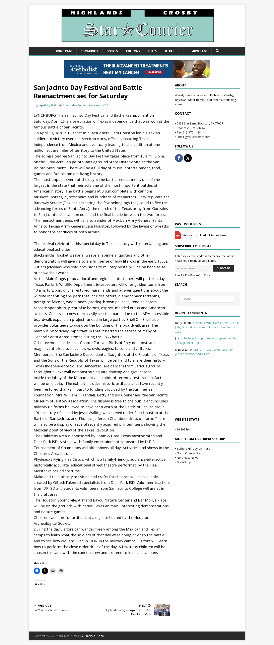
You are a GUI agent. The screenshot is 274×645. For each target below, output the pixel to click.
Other (170, 51)
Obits (152, 51)
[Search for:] (207, 299)
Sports (112, 51)
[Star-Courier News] (137, 44)
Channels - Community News (82, 105)
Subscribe (223, 268)
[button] (217, 51)
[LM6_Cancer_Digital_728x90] (137, 76)
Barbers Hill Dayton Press (193, 448)
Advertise (199, 51)
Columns (133, 51)
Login (100, 636)
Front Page (63, 51)
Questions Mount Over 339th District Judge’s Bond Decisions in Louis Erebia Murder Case (207, 327)
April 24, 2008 (47, 105)
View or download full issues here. (204, 235)
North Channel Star (189, 453)
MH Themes (88, 636)
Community (89, 51)
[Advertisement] (207, 192)
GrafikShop (184, 462)
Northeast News (187, 457)
